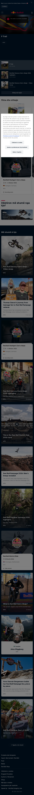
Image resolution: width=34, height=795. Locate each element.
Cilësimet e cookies (17, 142)
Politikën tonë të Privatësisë (11, 135)
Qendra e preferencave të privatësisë (17, 147)
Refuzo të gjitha (17, 152)
